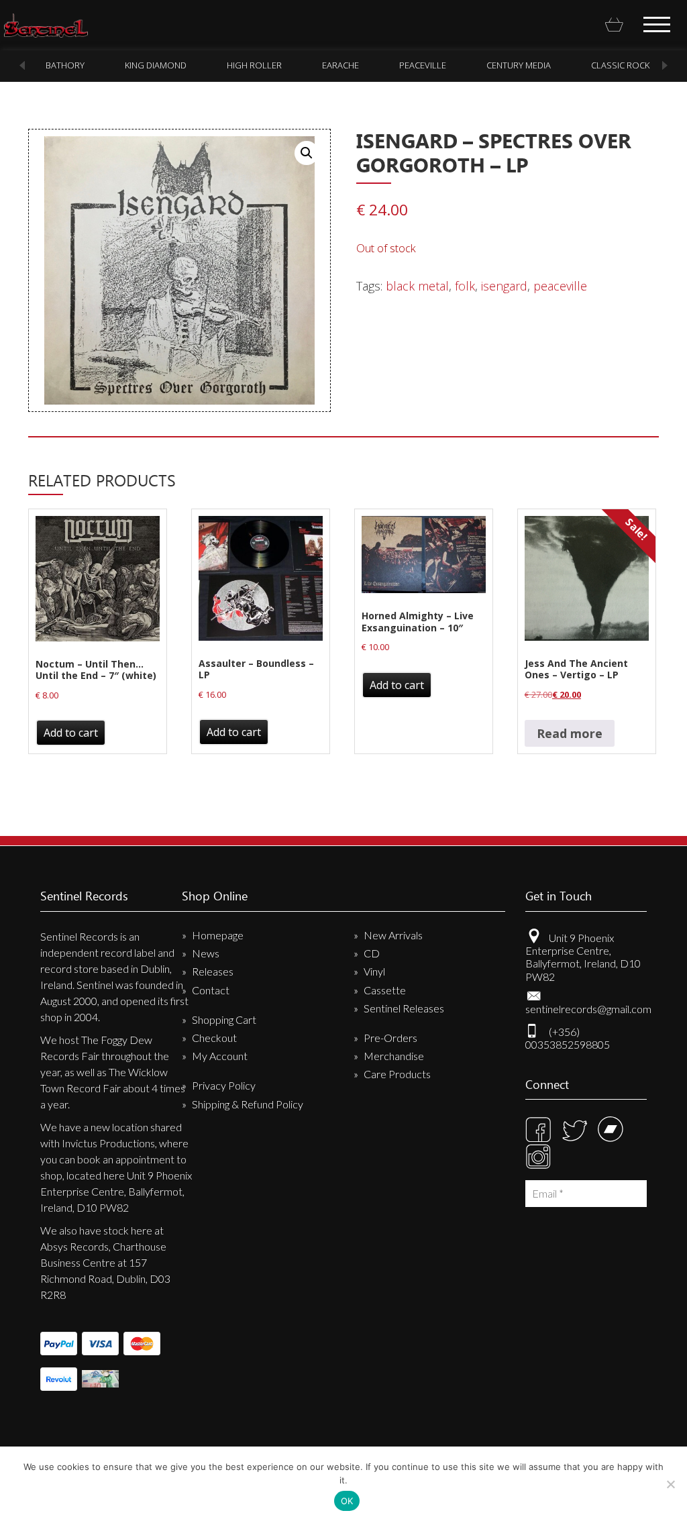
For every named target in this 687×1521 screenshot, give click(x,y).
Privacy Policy (224, 1085)
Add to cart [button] (71, 732)
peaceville (411, 65)
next (665, 65)
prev (22, 65)
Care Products (397, 1073)
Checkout (214, 1037)
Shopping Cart (224, 1019)
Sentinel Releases (404, 1008)
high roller (243, 65)
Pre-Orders (390, 1037)
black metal (417, 286)
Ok (347, 1501)
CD (372, 953)
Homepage (218, 935)
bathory (54, 65)
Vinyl (374, 971)
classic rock (609, 65)
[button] (307, 153)
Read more (569, 733)
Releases (212, 971)
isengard (504, 286)
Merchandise (394, 1055)
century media (508, 65)
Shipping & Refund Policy (247, 1104)
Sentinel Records (46, 25)
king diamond (145, 65)
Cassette (385, 990)
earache (329, 65)
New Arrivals (393, 935)
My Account (220, 1055)
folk (465, 286)
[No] (670, 1484)
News (205, 953)
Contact (210, 990)
